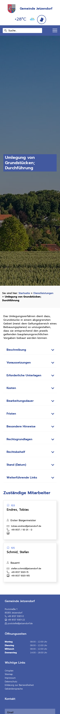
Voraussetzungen (19, 362)
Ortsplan (9, 670)
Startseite (24, 293)
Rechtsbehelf (16, 452)
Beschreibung (16, 350)
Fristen (11, 414)
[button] (30, 350)
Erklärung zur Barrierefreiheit (19, 685)
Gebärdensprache (14, 688)
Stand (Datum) (16, 465)
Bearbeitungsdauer (20, 401)
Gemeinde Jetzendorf (36, 8)
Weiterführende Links (22, 477)
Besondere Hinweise (21, 426)
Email (6, 707)
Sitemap (9, 674)
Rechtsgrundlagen (19, 439)
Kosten (11, 388)
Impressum (10, 677)
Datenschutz (11, 681)
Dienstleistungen (43, 293)
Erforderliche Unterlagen (24, 375)
